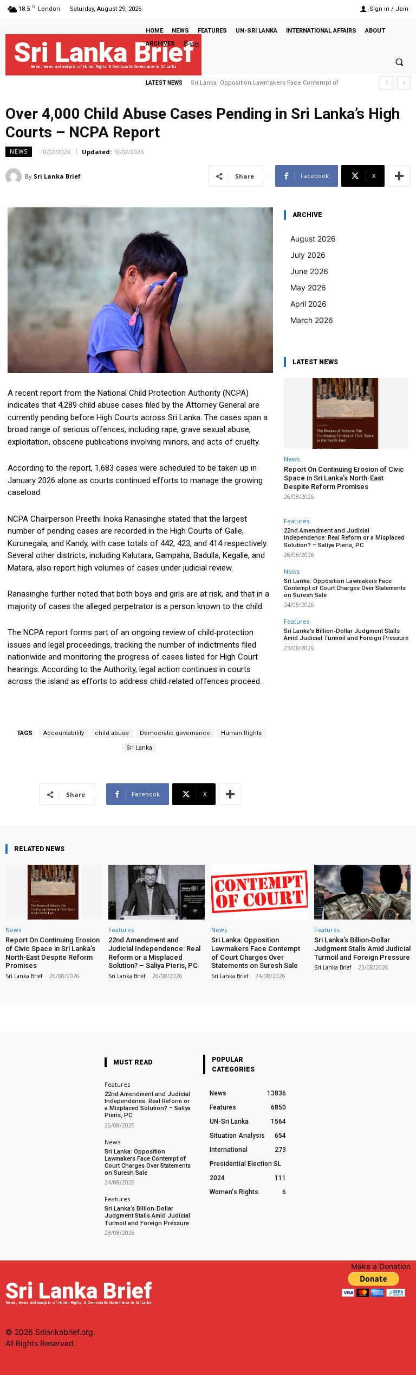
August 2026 (313, 238)
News (19, 151)
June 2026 (309, 271)
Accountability (63, 733)
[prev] (386, 83)
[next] (404, 83)
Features (296, 521)
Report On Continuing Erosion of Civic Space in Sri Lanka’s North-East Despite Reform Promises (344, 477)
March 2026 (311, 320)
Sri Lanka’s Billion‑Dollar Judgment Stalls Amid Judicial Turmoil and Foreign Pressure (346, 635)
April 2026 (308, 303)
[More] (399, 176)
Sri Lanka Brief (57, 176)
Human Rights (241, 733)
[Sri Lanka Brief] (15, 176)
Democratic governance (175, 733)
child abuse (112, 733)
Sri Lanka (139, 747)
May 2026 (308, 287)
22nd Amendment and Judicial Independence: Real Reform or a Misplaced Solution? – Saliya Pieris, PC (344, 537)
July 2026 (308, 254)
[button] (399, 61)
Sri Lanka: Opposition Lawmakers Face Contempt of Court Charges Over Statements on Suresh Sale (345, 588)
